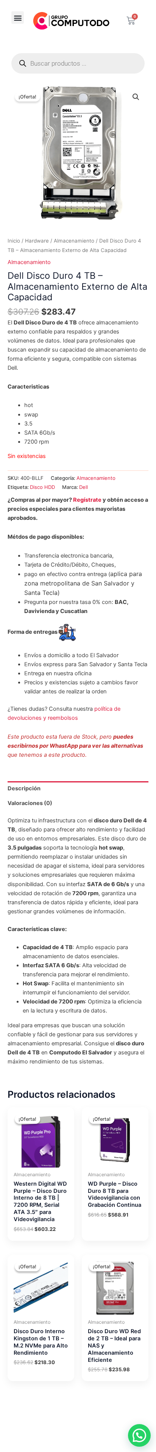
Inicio (14, 241)
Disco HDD (42, 487)
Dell (83, 487)
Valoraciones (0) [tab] (30, 803)
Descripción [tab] (24, 788)
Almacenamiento (74, 241)
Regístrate (87, 499)
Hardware (37, 241)
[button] (17, 17)
